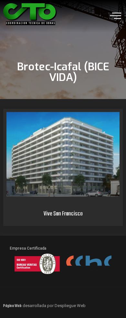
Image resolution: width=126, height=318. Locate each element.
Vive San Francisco (63, 214)
